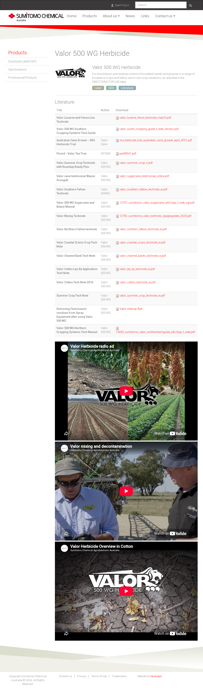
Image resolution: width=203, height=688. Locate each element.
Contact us (164, 16)
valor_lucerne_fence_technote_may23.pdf (145, 117)
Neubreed (156, 676)
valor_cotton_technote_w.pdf (137, 282)
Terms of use (99, 676)
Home (72, 16)
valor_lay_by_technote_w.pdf (137, 269)
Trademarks (119, 676)
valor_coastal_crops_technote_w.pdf (142, 242)
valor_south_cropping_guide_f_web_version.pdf (149, 129)
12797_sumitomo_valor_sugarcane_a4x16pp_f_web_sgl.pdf (157, 202)
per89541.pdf (128, 153)
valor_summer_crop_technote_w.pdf (142, 295)
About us (110, 16)
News (130, 16)
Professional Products (22, 77)
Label (98, 88)
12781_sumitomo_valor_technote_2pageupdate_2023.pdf (155, 216)
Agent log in (122, 5)
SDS (111, 88)
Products (89, 16)
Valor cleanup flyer (131, 308)
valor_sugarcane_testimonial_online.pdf (144, 176)
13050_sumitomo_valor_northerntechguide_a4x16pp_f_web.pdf (155, 332)
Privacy (81, 676)
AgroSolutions (17, 69)
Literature (127, 88)
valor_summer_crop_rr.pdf (136, 162)
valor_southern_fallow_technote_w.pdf (143, 189)
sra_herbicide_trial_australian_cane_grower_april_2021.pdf (156, 140)
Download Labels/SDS (22, 61)
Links (145, 16)
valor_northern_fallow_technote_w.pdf (143, 229)
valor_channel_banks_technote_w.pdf (143, 255)
